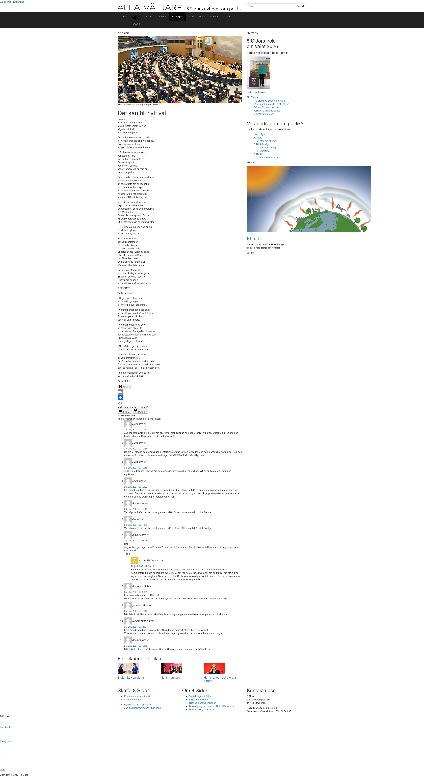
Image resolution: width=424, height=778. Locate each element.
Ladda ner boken (256, 92)
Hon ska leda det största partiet (220, 679)
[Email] (180, 392)
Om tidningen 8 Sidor (200, 696)
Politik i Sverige (261, 144)
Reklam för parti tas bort (266, 107)
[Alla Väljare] (180, 10)
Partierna (265, 150)
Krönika (227, 16)
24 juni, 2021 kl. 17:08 (135, 524)
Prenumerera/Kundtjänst (137, 696)
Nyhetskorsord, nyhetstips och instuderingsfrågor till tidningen (142, 706)
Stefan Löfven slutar (131, 677)
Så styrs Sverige (268, 147)
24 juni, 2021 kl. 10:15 (135, 467)
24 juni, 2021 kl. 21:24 (135, 540)
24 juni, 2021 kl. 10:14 (135, 448)
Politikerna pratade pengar (267, 110)
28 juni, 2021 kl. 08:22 (142, 566)
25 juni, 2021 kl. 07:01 (135, 591)
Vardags (214, 16)
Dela (120, 402)
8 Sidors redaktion (198, 699)
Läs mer (251, 252)
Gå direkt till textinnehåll (12, 1)
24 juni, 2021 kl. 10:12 (135, 429)
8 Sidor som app (132, 699)
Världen (162, 16)
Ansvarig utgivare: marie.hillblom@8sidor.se (212, 706)
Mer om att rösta (268, 140)
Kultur (202, 16)
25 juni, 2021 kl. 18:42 (135, 610)
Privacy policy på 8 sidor (201, 709)
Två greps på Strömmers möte (269, 100)
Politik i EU (259, 154)
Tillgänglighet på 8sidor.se (202, 702)
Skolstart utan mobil (263, 113)
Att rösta (257, 137)
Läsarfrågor (259, 134)
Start (125, 16)
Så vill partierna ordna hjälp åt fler (271, 104)
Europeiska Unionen (270, 157)
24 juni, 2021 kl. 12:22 (135, 486)
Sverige (149, 16)
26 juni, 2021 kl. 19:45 (135, 645)
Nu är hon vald (170, 677)
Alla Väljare (177, 16)
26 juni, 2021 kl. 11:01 (135, 626)
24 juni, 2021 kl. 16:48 (135, 509)
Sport (191, 16)
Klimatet (256, 238)
